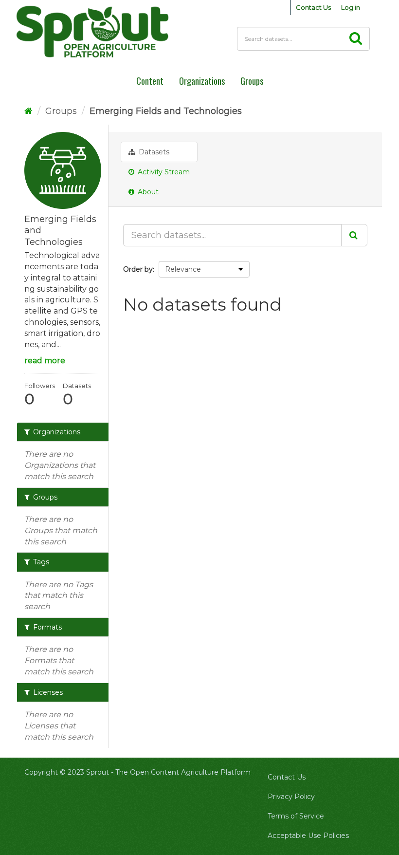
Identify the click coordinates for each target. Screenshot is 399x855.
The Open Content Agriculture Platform (183, 772)
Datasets (153, 152)
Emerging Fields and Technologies (166, 111)
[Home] (28, 111)
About (147, 191)
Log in (350, 7)
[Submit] (354, 235)
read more (44, 360)
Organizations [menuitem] (202, 80)
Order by (138, 269)
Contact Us (313, 7)
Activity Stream (163, 171)
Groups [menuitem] (251, 80)
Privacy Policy (291, 796)
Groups (61, 111)
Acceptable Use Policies (308, 835)
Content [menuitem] (149, 80)
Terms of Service (296, 816)
